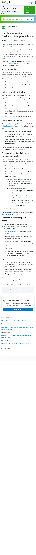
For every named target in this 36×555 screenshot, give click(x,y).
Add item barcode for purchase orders (16, 284)
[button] (2, 2)
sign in (19, 290)
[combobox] (17, 19)
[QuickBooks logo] (9, 2)
